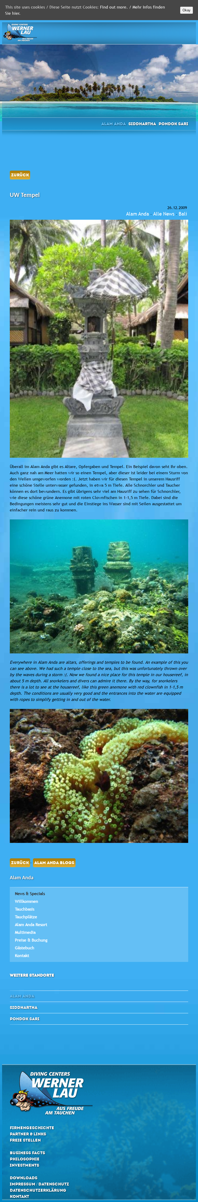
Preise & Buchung (31, 940)
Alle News (164, 214)
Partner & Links (28, 1134)
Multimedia (25, 932)
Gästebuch (24, 948)
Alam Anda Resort (31, 924)
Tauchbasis (24, 909)
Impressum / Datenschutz (39, 1184)
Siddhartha (142, 123)
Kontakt (22, 955)
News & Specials (30, 893)
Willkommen (26, 901)
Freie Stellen (25, 1140)
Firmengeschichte (32, 1127)
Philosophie (24, 1159)
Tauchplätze (26, 917)
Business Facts (27, 1152)
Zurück (20, 174)
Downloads (23, 1177)
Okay (187, 10)
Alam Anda (113, 123)
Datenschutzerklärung (38, 1190)
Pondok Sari (173, 123)
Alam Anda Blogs (54, 862)
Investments (24, 1165)
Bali (183, 214)
